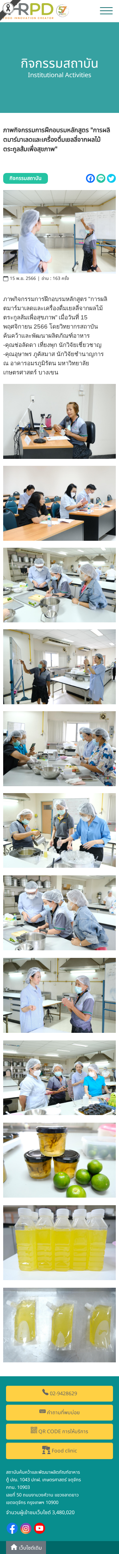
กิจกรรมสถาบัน (26, 178)
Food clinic (63, 1451)
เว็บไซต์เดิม (30, 1548)
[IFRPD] (36, 10)
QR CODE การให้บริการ (62, 1431)
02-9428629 (63, 1393)
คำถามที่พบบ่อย (63, 1412)
